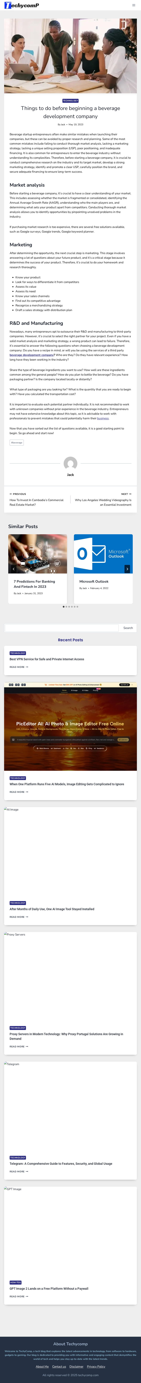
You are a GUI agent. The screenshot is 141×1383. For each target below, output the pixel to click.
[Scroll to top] (129, 1375)
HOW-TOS (15, 1282)
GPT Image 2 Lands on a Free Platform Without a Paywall (49, 1288)
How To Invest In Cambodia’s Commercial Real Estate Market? (36, 499)
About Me (42, 1367)
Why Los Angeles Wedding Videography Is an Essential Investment (103, 499)
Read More (19, 667)
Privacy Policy (96, 1367)
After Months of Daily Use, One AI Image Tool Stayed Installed (52, 909)
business (103, 418)
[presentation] (37, 554)
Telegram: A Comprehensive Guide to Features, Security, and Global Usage (61, 1163)
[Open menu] (134, 5)
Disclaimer (76, 1367)
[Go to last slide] (14, 569)
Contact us (59, 1367)
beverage (16, 442)
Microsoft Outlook (94, 581)
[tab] (63, 607)
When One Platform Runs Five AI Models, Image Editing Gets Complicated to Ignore (67, 784)
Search (128, 628)
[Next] (127, 569)
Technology (70, 100)
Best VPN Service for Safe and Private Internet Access (47, 659)
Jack (63, 124)
